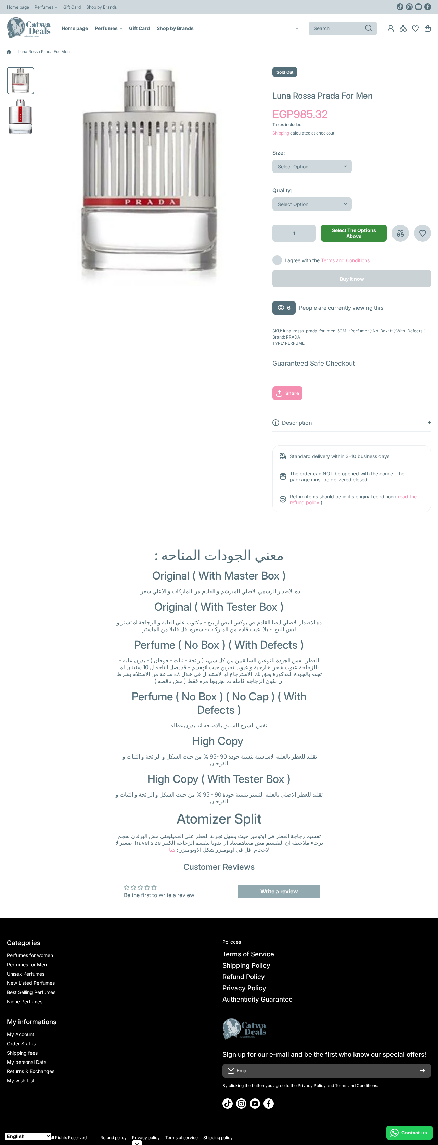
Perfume (295, 343)
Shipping (280, 133)
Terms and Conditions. (346, 260)
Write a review (279, 891)
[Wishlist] (415, 28)
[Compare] (403, 28)
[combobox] (343, 28)
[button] (427, 28)
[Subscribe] (422, 1071)
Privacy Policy (312, 1085)
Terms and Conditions (356, 1085)
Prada (293, 337)
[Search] (368, 28)
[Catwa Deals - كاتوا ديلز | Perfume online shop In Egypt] (29, 28)
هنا (172, 849)
